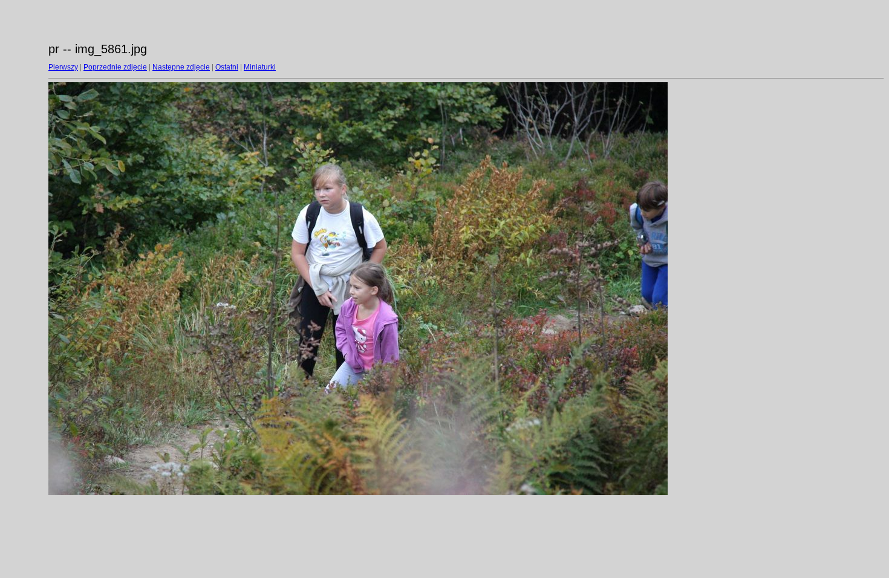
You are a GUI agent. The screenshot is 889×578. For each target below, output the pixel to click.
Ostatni (226, 67)
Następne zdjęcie (181, 67)
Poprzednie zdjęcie (115, 67)
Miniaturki (260, 67)
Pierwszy (63, 67)
